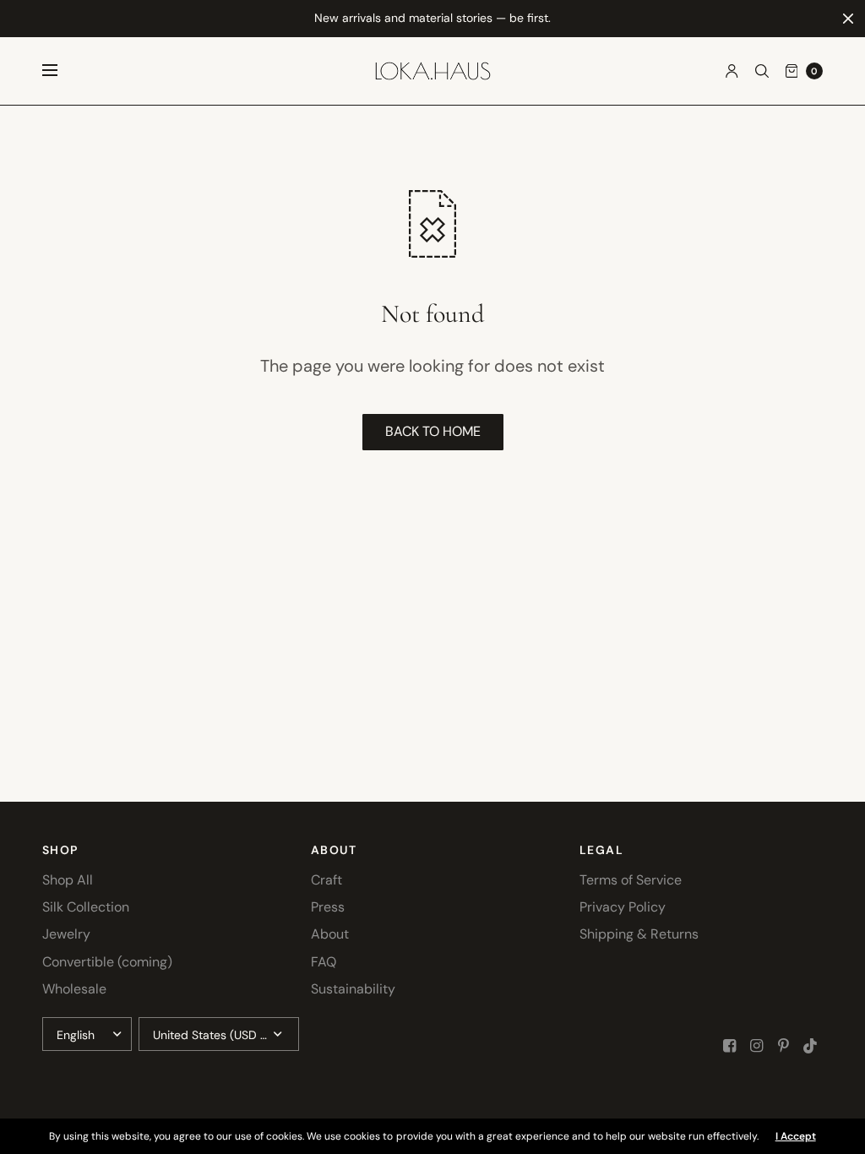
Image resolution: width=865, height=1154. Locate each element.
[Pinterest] (784, 1045)
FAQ (323, 962)
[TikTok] (811, 1045)
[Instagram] (756, 1045)
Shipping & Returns (639, 934)
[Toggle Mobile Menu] (60, 71)
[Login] (732, 71)
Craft (326, 880)
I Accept (795, 1136)
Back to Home (433, 431)
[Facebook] (729, 1045)
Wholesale (74, 989)
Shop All (67, 880)
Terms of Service (630, 880)
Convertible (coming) (107, 962)
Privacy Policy (622, 907)
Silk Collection (85, 907)
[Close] (848, 18)
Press (328, 907)
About (330, 934)
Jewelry (66, 934)
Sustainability (353, 989)
